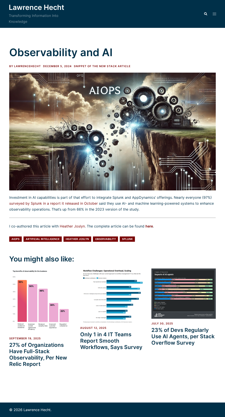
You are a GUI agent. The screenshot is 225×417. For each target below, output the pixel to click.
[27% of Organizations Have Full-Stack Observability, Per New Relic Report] (41, 301)
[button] (205, 14)
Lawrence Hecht (36, 7)
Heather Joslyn (72, 226)
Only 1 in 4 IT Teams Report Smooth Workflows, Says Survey (111, 340)
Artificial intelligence (43, 239)
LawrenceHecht (27, 66)
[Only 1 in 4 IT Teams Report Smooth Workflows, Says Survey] (112, 295)
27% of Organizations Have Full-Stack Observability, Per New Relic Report (38, 354)
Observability (105, 239)
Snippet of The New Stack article (102, 66)
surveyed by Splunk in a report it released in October (53, 203)
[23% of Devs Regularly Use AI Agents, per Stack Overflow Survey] (183, 293)
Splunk (127, 239)
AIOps (15, 239)
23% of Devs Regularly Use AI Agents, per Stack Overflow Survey (183, 336)
